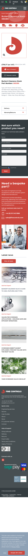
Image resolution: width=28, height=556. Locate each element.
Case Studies (6, 414)
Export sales (5, 439)
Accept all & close (16, 553)
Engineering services (8, 409)
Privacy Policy (5, 494)
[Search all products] (22, 2)
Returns (4, 436)
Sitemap (19, 494)
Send (5, 171)
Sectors (4, 411)
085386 (16, 13)
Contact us (15, 2)
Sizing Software (6, 431)
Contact (4, 424)
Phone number (6, 148)
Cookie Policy (12, 494)
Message (4, 154)
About (3, 416)
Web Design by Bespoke (8, 495)
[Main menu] (24, 8)
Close (4, 552)
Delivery (4, 434)
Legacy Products (7, 444)
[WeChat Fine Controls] (6, 2)
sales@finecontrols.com (14, 217)
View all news (8, 261)
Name (3, 137)
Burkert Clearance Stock (7, 13)
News (3, 419)
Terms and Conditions (8, 441)
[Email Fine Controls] (2, 3)
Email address (6, 142)
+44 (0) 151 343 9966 (13, 213)
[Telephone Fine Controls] (10, 3)
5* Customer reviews (8, 421)
